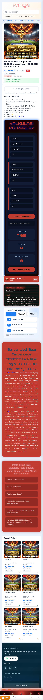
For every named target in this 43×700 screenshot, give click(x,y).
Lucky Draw (11, 314)
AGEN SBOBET (30, 16)
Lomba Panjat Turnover (21, 314)
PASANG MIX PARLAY (21, 270)
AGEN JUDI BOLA (8, 20)
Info (35, 279)
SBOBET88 (9, 16)
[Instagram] (10, 668)
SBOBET (19, 16)
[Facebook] (5, 668)
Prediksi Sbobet (32, 314)
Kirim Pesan (12, 659)
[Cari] (6, 12)
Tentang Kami (8, 677)
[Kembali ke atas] (39, 686)
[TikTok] (15, 668)
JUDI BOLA (31, 20)
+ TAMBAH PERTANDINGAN (21, 216)
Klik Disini (21, 116)
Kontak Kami (8, 680)
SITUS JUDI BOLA (20, 20)
